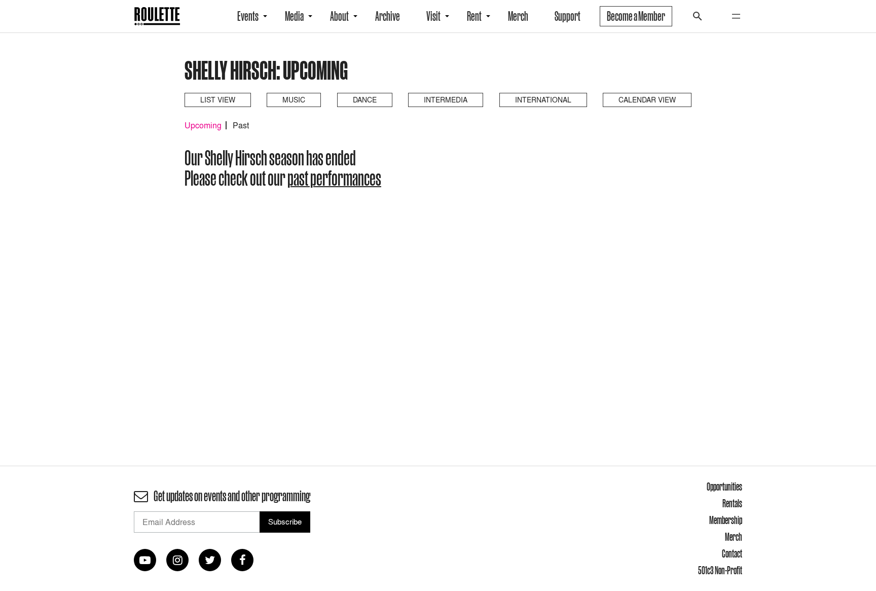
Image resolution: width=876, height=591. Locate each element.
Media (294, 16)
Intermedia (445, 100)
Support (567, 16)
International (543, 100)
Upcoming (203, 125)
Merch (518, 16)
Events (248, 16)
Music (293, 100)
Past (241, 125)
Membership (725, 520)
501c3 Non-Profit (720, 570)
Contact (732, 553)
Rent (474, 16)
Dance (365, 100)
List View (217, 100)
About (339, 16)
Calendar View (647, 100)
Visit (433, 16)
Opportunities (724, 486)
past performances (334, 178)
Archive (387, 16)
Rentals (732, 503)
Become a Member (636, 16)
